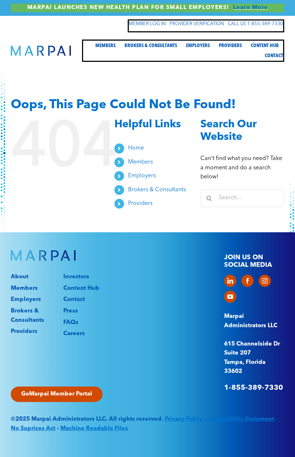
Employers (142, 176)
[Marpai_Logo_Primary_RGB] (41, 48)
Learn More (250, 7)
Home (136, 148)
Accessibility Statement (241, 419)
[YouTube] (230, 297)
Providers (140, 203)
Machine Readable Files (94, 428)
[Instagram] (265, 281)
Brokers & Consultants (157, 190)
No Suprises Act (33, 428)
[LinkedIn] (230, 281)
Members (140, 162)
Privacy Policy (184, 419)
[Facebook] (247, 281)
